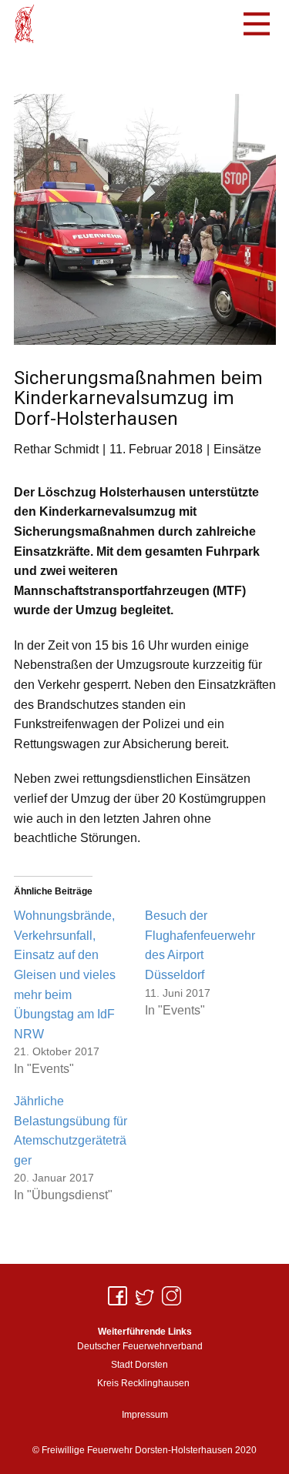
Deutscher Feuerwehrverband (140, 1346)
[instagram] (171, 1295)
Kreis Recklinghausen (143, 1383)
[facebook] (117, 1295)
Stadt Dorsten (139, 1364)
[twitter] (144, 1295)
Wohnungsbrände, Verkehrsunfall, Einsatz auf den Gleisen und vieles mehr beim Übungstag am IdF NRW (65, 975)
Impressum (145, 1414)
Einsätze (237, 449)
